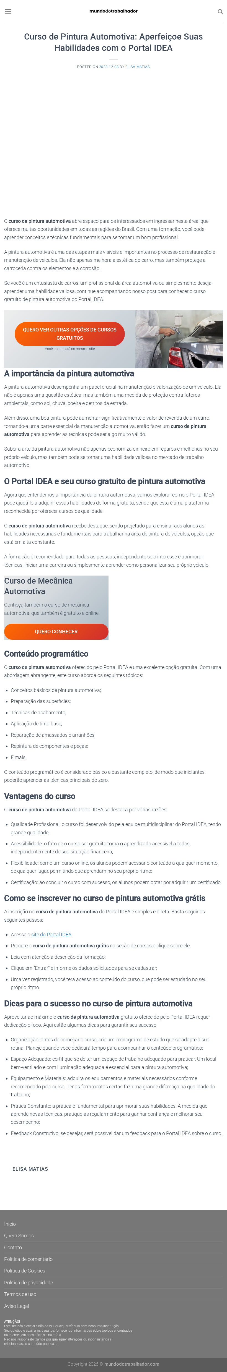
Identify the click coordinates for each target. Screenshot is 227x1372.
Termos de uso (20, 1294)
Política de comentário (28, 1259)
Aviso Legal (16, 1306)
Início (10, 1224)
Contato (13, 1247)
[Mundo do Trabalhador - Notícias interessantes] (113, 11)
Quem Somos (19, 1235)
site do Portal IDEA (51, 934)
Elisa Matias (137, 67)
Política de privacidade (28, 1282)
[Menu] (8, 11)
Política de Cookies (24, 1271)
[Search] (220, 11)
